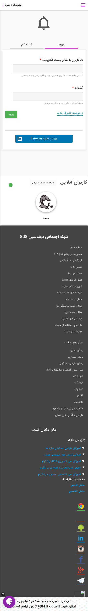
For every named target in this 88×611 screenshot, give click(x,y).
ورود (61, 44)
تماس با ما (76, 267)
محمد (46, 218)
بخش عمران (76, 350)
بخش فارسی (78, 485)
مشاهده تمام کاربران (43, 183)
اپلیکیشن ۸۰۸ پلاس (71, 260)
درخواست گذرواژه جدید (70, 113)
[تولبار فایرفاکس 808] (81, 518)
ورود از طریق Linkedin (44, 138)
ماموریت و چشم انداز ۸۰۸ (68, 254)
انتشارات (78, 389)
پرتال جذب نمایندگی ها (69, 306)
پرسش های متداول (71, 319)
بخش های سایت (73, 342)
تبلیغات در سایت (73, 331)
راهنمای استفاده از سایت (68, 325)
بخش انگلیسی (77, 491)
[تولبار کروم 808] (81, 507)
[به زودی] (26, 161)
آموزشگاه (78, 376)
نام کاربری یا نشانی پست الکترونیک (61, 60)
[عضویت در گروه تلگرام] (81, 582)
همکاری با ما (75, 273)
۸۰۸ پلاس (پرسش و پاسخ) (68, 408)
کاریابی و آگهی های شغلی (69, 415)
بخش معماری (75, 357)
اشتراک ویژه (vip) (72, 280)
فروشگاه (78, 383)
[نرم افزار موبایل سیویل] (81, 529)
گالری (80, 395)
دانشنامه (78, 402)
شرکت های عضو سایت (69, 293)
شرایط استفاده (74, 299)
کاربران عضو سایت (72, 286)
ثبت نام (26, 44)
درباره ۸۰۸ (76, 247)
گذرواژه (77, 87)
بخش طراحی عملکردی (71, 363)
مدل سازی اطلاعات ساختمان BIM (64, 370)
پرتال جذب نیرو (73, 312)
